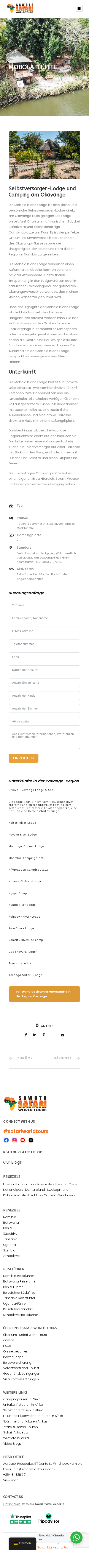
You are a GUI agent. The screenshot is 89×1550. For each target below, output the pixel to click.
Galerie (8, 1340)
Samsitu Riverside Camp (26, 940)
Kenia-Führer (13, 1287)
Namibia (9, 1217)
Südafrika (10, 1233)
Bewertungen (13, 1357)
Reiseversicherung (17, 1362)
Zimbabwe (11, 1256)
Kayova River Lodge (23, 834)
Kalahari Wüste (14, 1195)
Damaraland (35, 1189)
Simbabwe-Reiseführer (20, 1315)
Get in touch (12, 1504)
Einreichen (23, 758)
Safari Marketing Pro (52, 1547)
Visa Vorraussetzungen (21, 1379)
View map (11, 1480)
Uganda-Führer (15, 1303)
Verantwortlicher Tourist (21, 1368)
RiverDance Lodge (21, 928)
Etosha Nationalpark (18, 1184)
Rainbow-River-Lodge (24, 916)
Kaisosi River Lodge (22, 822)
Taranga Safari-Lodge (25, 975)
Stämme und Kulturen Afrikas (25, 1421)
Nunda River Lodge (22, 904)
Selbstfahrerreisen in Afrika (23, 1410)
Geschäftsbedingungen (21, 1373)
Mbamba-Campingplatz (26, 858)
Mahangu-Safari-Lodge (26, 846)
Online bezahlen (15, 1351)
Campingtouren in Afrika (22, 1399)
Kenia (7, 1228)
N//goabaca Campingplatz (28, 869)
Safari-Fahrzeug (15, 1432)
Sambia (9, 1250)
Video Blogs (12, 1443)
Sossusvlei (44, 1184)
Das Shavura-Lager (23, 951)
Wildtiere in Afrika (16, 1438)
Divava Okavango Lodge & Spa (31, 790)
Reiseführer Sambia (18, 1309)
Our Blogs (12, 1162)
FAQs (7, 1346)
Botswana (11, 1222)
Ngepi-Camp (18, 893)
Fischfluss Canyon (42, 1195)
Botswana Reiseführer (20, 1281)
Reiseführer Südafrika (19, 1292)
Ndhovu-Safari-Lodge (25, 881)
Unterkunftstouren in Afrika (23, 1404)
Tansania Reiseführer (19, 1298)
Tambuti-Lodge (20, 963)
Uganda (9, 1245)
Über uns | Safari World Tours (25, 1335)
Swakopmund (57, 1189)
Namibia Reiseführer (18, 1276)
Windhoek (65, 1195)
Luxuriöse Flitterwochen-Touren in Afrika (33, 1416)
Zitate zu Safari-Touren (20, 1427)
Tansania (10, 1239)
